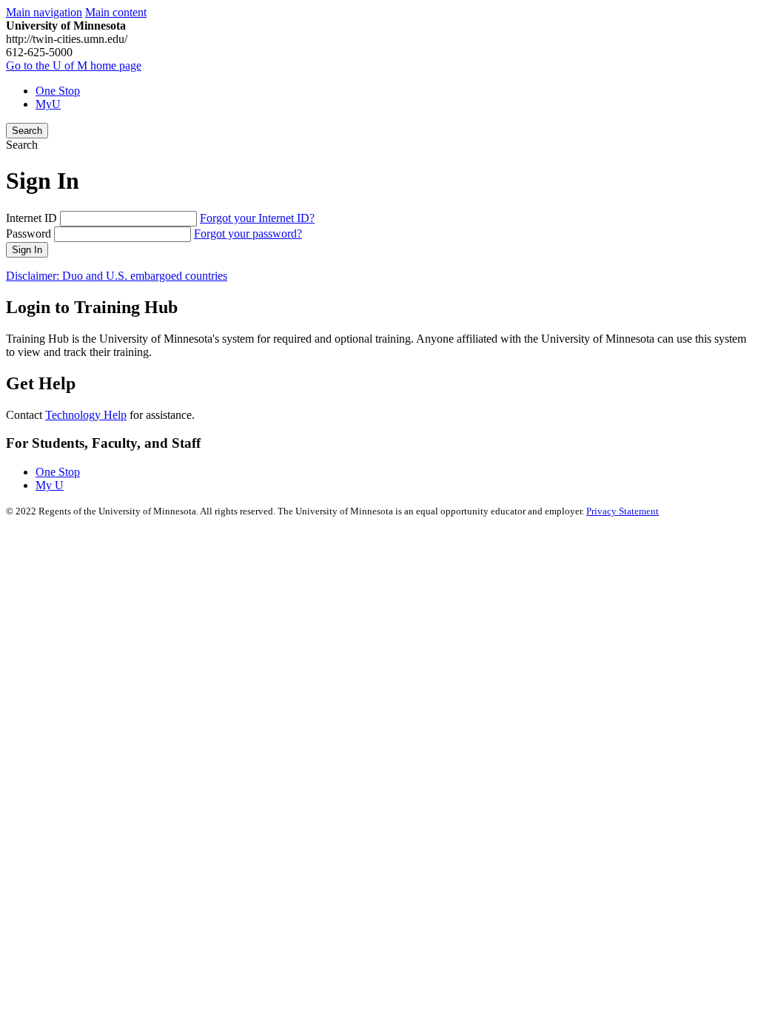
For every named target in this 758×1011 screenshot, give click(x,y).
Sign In (27, 249)
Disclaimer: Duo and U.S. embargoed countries (116, 275)
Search (27, 130)
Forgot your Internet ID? (257, 218)
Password (28, 233)
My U (50, 485)
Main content (116, 12)
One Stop (58, 90)
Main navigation (44, 12)
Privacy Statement (622, 511)
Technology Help (86, 415)
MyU (48, 104)
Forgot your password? (248, 233)
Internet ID (31, 218)
